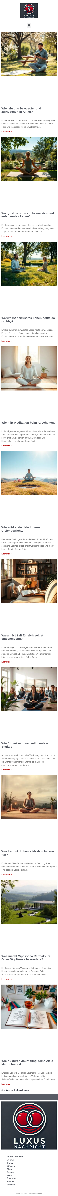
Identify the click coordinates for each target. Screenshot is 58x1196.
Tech (9, 1175)
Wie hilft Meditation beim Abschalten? (28, 422)
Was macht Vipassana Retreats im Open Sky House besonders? (25, 957)
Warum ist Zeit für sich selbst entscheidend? (22, 637)
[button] (29, 25)
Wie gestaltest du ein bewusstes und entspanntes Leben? (27, 214)
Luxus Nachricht (15, 1157)
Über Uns (11, 1178)
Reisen (10, 1172)
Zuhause (11, 1160)
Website (11, 1184)
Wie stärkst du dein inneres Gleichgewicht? (21, 529)
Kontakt (11, 1181)
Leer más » (6, 131)
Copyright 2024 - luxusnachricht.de (29, 1193)
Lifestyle (11, 1166)
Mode (9, 1169)
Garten (10, 1163)
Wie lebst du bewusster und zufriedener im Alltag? (21, 110)
